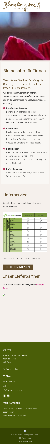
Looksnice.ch (27, 441)
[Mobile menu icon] (44, 5)
